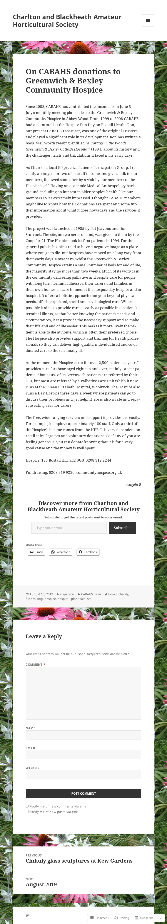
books (112, 594)
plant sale (78, 599)
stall (90, 599)
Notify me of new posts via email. (55, 812)
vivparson (67, 594)
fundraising (34, 599)
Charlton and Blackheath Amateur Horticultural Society (67, 20)
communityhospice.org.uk (99, 472)
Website (33, 768)
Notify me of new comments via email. (59, 806)
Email (31, 748)
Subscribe (122, 527)
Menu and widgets (148, 26)
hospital (63, 599)
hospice (50, 599)
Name (30, 728)
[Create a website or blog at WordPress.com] (27, 915)
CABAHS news (91, 594)
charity (123, 594)
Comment (35, 664)
